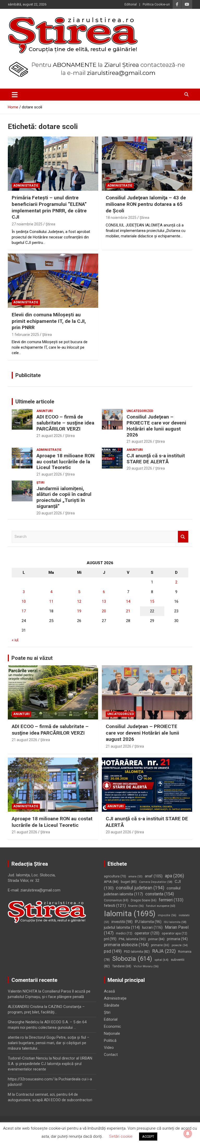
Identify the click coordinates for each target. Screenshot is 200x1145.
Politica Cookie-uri (156, 4)
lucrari (152, 927)
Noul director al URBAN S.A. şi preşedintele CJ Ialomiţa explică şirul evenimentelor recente (50, 1064)
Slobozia (132, 958)
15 (152, 601)
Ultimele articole (34, 401)
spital (161, 960)
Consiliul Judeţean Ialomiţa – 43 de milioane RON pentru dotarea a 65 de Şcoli (146, 204)
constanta (159, 893)
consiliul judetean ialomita (142, 891)
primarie (160, 945)
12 (79, 601)
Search (183, 537)
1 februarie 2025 (25, 335)
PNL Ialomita (132, 939)
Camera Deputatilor (155, 882)
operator (147, 933)
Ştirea (50, 224)
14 (128, 601)
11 (51, 601)
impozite (167, 915)
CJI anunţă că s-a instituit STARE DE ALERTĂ (156, 459)
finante (136, 906)
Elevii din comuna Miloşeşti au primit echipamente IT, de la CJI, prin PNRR (49, 321)
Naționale (112, 1033)
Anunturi (44, 411)
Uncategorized (140, 411)
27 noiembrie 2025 (27, 224)
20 (104, 611)
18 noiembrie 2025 (121, 218)
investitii (122, 922)
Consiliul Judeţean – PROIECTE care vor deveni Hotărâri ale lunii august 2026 (156, 426)
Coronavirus (116, 900)
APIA (111, 882)
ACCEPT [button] (148, 1136)
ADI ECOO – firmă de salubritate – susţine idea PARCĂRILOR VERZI (65, 423)
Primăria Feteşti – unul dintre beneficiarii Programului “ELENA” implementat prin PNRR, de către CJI (49, 207)
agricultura (115, 876)
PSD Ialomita (137, 951)
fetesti (115, 905)
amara (135, 876)
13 (104, 601)
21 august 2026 (49, 436)
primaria (177, 939)
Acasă (109, 991)
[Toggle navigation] (15, 95)
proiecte (180, 945)
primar (156, 939)
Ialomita (129, 913)
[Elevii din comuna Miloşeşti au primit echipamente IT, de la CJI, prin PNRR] (53, 280)
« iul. (15, 640)
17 (24, 611)
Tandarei (121, 966)
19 (79, 611)
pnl (110, 939)
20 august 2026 (139, 468)
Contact (111, 1054)
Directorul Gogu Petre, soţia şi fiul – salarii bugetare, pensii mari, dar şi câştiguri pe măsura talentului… (48, 1043)
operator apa (174, 933)
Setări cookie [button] (121, 1136)
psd (113, 951)
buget (129, 882)
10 (24, 601)
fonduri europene (160, 906)
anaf (153, 876)
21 (128, 611)
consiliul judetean (140, 887)
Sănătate (111, 1005)
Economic (112, 1026)
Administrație (25, 185)
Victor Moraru (146, 966)
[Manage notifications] (188, 1133)
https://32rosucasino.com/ (31, 1079)
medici (124, 933)
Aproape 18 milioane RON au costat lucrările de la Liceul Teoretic (65, 462)
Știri (40, 482)
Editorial (130, 4)
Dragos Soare (144, 900)
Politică (110, 1040)
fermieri (171, 899)
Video (109, 1047)
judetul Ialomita (122, 927)
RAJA (164, 951)
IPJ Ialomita (148, 922)
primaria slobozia (126, 944)
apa (174, 875)
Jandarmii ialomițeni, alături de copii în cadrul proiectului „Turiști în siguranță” (63, 497)
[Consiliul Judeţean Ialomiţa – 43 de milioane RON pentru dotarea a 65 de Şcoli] (147, 163)
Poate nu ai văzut (32, 658)
